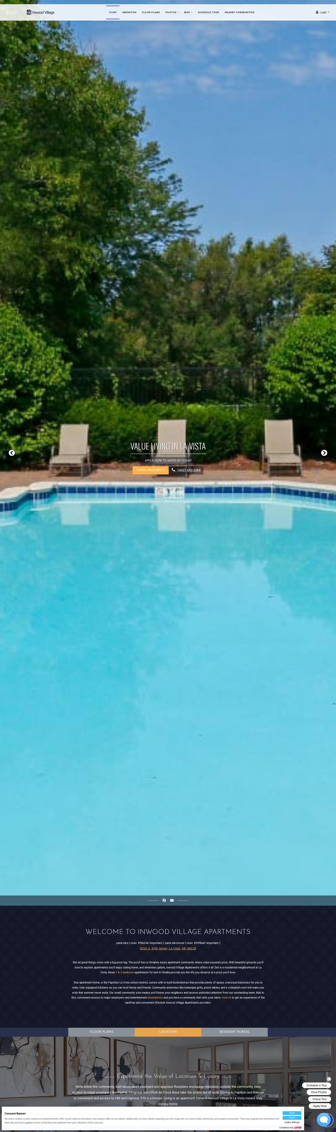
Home (113, 12)
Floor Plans (151, 12)
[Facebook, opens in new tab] (164, 900)
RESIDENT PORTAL (234, 1032)
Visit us (226, 997)
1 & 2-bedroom (125, 972)
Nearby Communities (240, 12)
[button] (322, 12)
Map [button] (187, 12)
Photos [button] (171, 12)
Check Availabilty (150, 470)
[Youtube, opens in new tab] (171, 900)
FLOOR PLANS (101, 1032)
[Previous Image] (11, 452)
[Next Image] (324, 452)
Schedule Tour (208, 12)
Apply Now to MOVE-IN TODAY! (168, 460)
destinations (155, 997)
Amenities (129, 12)
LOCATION (168, 1032)
